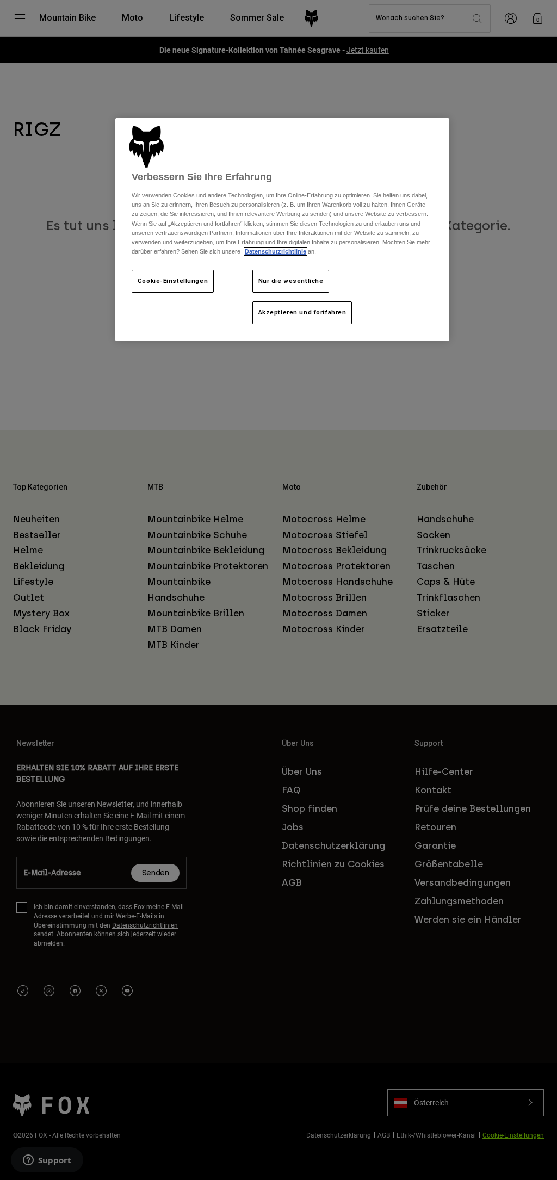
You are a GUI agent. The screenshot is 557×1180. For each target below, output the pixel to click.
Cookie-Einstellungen (173, 281)
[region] (282, 229)
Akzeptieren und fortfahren (302, 312)
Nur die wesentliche (291, 281)
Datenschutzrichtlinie (275, 251)
